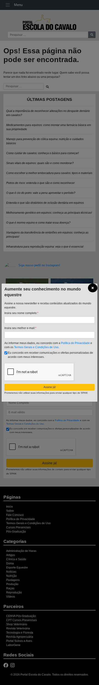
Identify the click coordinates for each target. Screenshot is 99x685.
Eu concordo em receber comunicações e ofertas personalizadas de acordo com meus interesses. (50, 355)
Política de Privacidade (75, 343)
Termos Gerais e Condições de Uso (36, 347)
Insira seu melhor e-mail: (20, 328)
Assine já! (50, 387)
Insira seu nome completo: (21, 313)
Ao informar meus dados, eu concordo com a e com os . (48, 345)
